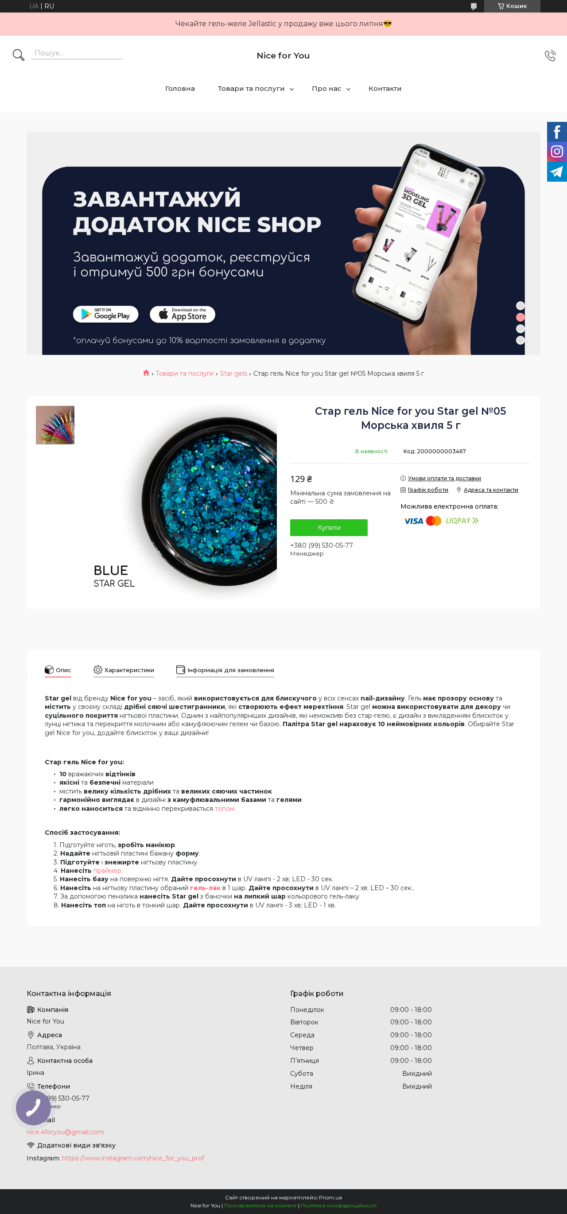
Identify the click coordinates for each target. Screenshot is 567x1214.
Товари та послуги (251, 88)
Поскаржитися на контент (260, 1205)
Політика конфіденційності (339, 1205)
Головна (180, 88)
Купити (329, 528)
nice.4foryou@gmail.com (65, 1132)
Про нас (327, 88)
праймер (107, 871)
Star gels (233, 373)
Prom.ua (330, 1197)
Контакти (385, 88)
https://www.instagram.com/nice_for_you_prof (133, 1158)
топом (224, 809)
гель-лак (205, 888)
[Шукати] (18, 55)
